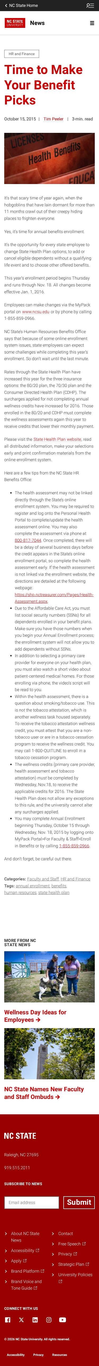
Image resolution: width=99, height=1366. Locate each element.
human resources (20, 892)
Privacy (38, 1355)
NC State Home (23, 5)
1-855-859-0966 (74, 845)
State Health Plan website (57, 439)
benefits (58, 885)
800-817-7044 (28, 540)
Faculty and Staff (43, 878)
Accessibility (16, 1355)
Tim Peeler (53, 118)
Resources (59, 1355)
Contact (65, 1233)
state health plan (53, 892)
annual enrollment (33, 885)
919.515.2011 (17, 1167)
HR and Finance (75, 878)
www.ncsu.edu (35, 311)
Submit (79, 1202)
